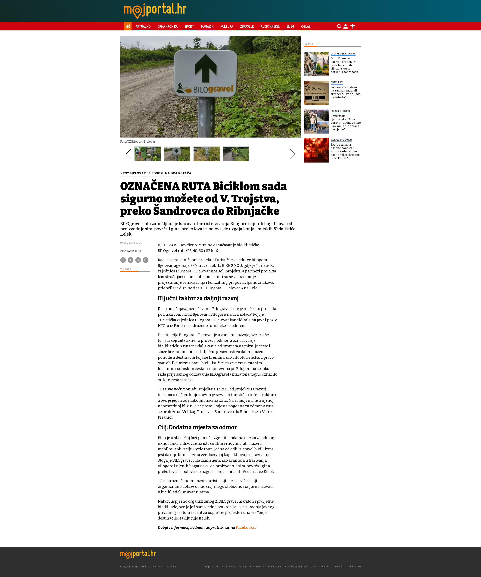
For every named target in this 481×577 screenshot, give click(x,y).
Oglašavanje (354, 566)
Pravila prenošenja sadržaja (265, 566)
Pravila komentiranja (296, 566)
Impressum (212, 566)
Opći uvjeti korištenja (234, 566)
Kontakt (339, 566)
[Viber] (145, 260)
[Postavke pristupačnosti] (353, 26)
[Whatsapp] (138, 260)
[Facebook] (123, 260)
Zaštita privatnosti (321, 566)
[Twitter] (130, 260)
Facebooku (245, 527)
